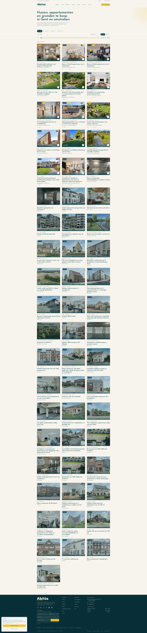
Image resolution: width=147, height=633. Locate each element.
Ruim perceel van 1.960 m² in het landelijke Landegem (47, 93)
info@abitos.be (91, 604)
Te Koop (63, 599)
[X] (46, 608)
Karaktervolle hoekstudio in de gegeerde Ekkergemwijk (46, 65)
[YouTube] (52, 608)
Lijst (103, 34)
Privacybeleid (89, 631)
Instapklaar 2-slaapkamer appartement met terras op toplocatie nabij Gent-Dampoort (72, 179)
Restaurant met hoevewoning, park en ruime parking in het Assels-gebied (72, 94)
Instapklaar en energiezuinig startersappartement (95, 93)
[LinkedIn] (49, 608)
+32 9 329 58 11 (91, 602)
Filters (40, 34)
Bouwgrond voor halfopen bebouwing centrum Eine (73, 150)
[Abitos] (41, 5)
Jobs (75, 608)
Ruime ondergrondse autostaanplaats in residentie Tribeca (98, 179)
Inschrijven (54, 620)
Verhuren (63, 606)
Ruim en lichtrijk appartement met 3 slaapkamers (73, 65)
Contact (63, 613)
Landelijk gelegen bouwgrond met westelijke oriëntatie (97, 150)
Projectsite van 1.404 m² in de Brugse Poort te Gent (48, 150)
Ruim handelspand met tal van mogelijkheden (46, 122)
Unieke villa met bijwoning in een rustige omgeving (97, 122)
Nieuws (76, 604)
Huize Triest (77, 606)
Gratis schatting (105, 4)
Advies (63, 611)
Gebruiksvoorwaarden (96, 631)
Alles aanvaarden (14, 625)
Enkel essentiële (14, 628)
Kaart (108, 34)
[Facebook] (41, 608)
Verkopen (63, 604)
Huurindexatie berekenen (66, 608)
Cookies (102, 631)
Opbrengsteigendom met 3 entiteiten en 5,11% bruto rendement (73, 122)
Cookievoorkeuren (107, 631)
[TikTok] (43, 608)
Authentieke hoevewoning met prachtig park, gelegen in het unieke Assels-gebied (48, 179)
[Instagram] (38, 608)
